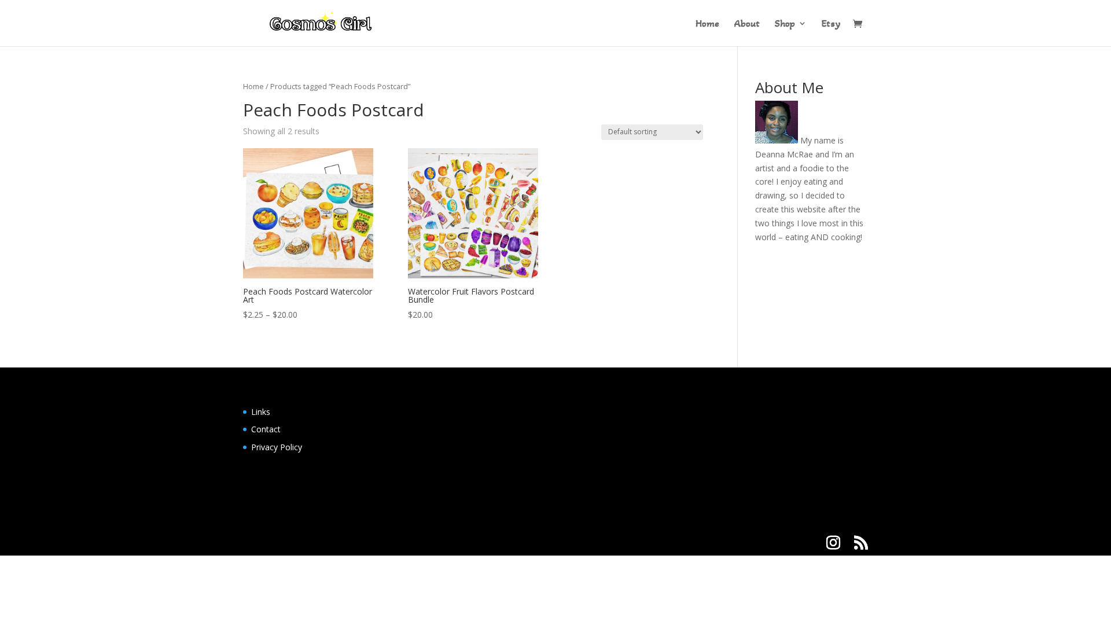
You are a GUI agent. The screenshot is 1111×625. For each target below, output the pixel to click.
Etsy (831, 24)
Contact (266, 429)
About (747, 24)
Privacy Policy (276, 447)
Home (707, 24)
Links (260, 411)
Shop (785, 24)
